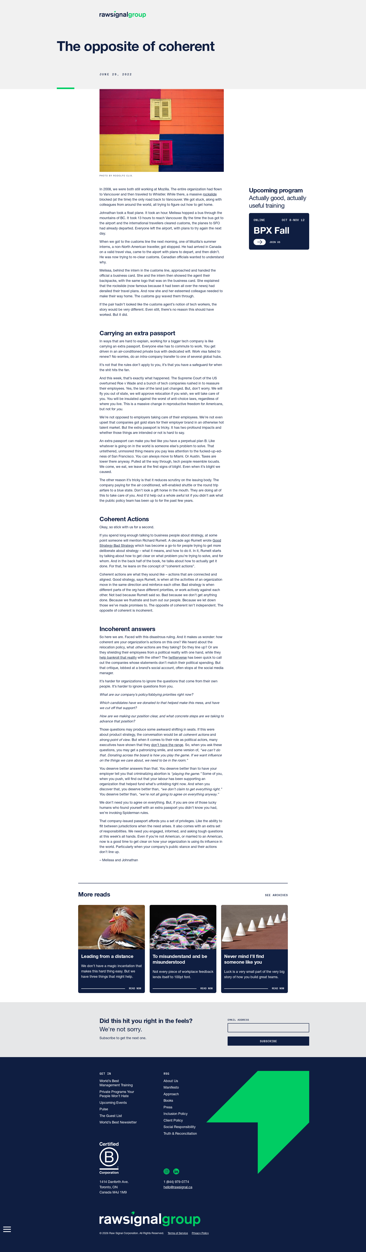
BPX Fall (271, 231)
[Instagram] (166, 1172)
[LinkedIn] (176, 1172)
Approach (171, 1094)
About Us (171, 1081)
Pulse (104, 1109)
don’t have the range (167, 745)
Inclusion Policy (176, 1114)
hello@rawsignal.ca (178, 1187)
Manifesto (171, 1088)
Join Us (275, 242)
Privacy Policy (200, 1233)
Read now (135, 988)
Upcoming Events (113, 1103)
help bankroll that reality (118, 658)
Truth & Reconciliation (180, 1134)
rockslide (210, 194)
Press (168, 1107)
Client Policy (173, 1121)
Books (168, 1101)
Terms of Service (178, 1233)
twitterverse (178, 658)
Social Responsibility (180, 1127)
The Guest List (111, 1116)
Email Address (238, 1019)
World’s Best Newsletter (118, 1122)
